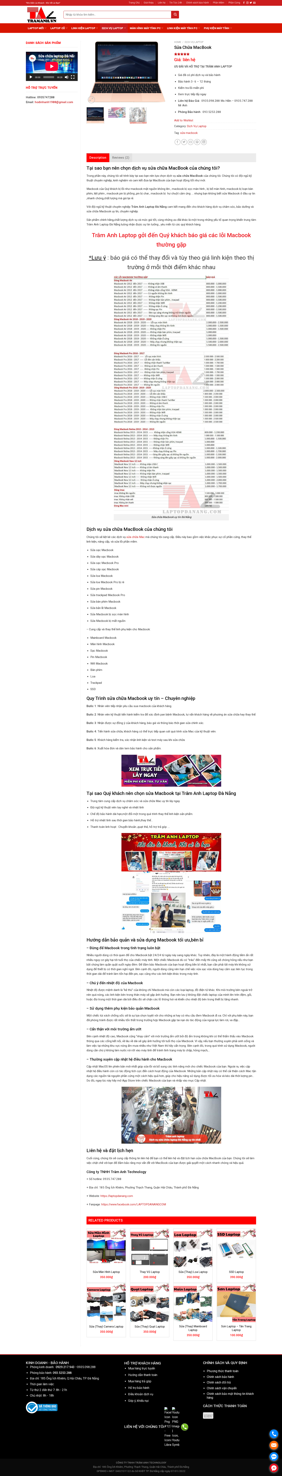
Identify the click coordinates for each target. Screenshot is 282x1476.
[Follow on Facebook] (244, 3)
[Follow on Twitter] (251, 3)
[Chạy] (31, 77)
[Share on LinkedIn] (204, 142)
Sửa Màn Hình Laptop (106, 1272)
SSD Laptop (236, 1272)
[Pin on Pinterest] (197, 142)
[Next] (161, 72)
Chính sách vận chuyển (222, 1388)
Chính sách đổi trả (219, 1382)
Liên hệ (161, 2)
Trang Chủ (134, 2)
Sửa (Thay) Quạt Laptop (150, 1326)
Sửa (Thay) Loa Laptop (193, 1272)
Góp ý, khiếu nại (138, 1401)
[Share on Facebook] (178, 142)
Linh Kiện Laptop (83, 28)
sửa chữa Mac (135, 537)
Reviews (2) (120, 157)
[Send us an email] (254, 3)
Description (97, 157)
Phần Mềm (218, 2)
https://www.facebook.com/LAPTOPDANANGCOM (133, 1204)
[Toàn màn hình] (73, 77)
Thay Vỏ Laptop (150, 1272)
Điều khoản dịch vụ (140, 1394)
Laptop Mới (36, 28)
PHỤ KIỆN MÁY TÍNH (216, 28)
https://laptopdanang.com (117, 1196)
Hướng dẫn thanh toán (142, 1375)
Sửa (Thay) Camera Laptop (106, 1326)
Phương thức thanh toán (222, 1371)
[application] (52, 66)
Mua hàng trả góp (139, 1381)
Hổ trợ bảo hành (138, 1388)
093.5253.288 (62, 1373)
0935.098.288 (86, 1367)
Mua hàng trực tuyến (141, 1368)
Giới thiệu (149, 2)
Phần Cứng (234, 2)
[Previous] (93, 72)
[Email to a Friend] (191, 142)
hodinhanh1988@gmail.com (54, 102)
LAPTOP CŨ (57, 28)
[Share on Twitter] (184, 142)
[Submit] (175, 14)
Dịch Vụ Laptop (112, 28)
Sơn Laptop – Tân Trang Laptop (236, 1328)
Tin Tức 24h (175, 2)
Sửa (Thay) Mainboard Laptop (193, 1328)
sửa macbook (189, 133)
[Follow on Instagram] (247, 3)
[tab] (98, 157)
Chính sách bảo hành (197, 2)
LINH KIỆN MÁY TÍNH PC (182, 28)
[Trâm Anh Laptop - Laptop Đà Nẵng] (42, 14)
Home (177, 42)
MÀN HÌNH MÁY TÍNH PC (145, 28)
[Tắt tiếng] (66, 77)
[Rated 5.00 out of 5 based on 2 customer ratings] (215, 54)
